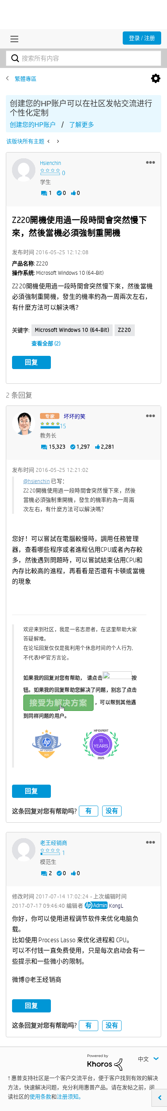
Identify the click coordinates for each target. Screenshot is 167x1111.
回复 (31, 362)
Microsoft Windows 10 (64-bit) (72, 329)
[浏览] (12, 39)
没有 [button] (112, 811)
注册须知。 (70, 1096)
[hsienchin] (23, 170)
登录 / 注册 (142, 38)
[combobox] (83, 58)
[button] (150, 162)
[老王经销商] (23, 849)
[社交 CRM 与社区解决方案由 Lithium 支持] (104, 1061)
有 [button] (88, 811)
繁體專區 (26, 78)
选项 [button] (155, 79)
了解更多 (81, 124)
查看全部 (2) (46, 343)
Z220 (124, 329)
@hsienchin (36, 481)
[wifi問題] (57, 141)
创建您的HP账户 (33, 124)
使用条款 (40, 1096)
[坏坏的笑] (23, 423)
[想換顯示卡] (49, 141)
